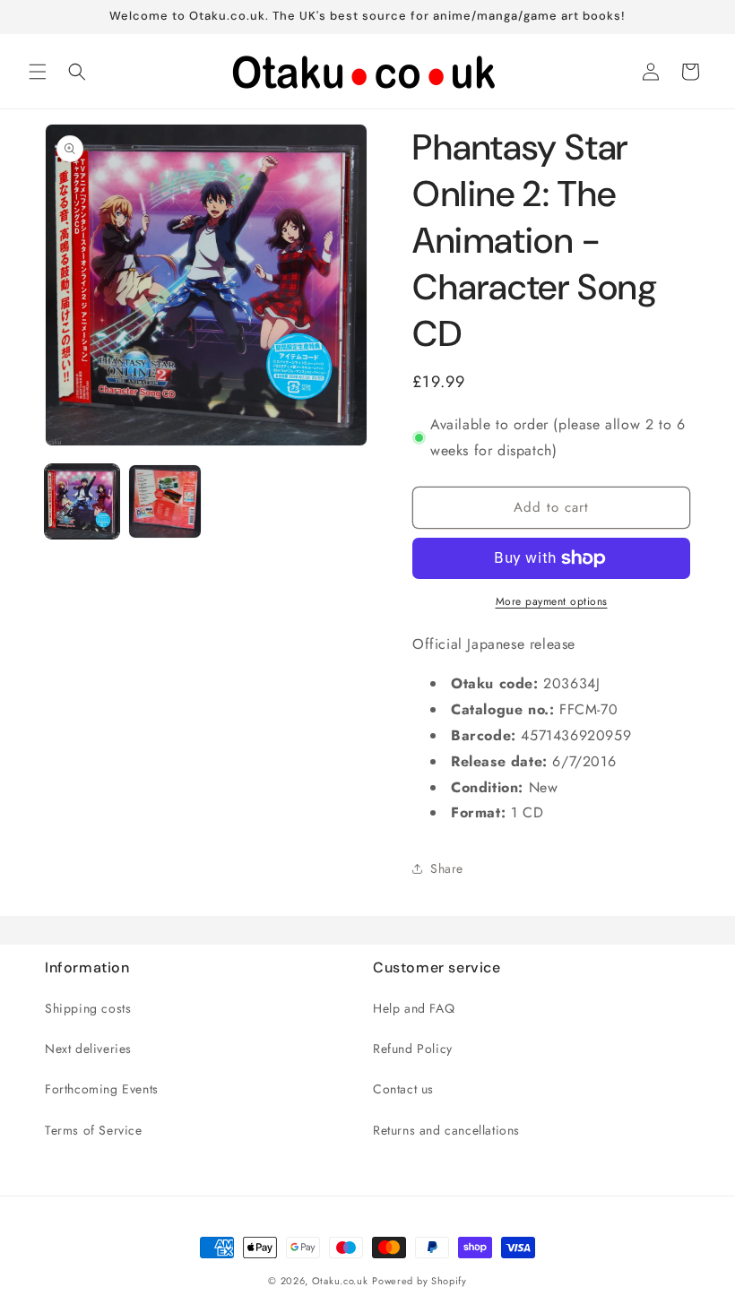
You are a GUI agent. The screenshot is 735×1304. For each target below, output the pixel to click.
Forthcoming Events (102, 1089)
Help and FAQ (413, 1008)
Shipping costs (88, 1008)
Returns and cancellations (446, 1130)
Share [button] (446, 868)
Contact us (403, 1089)
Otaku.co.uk (340, 1281)
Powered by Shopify (419, 1281)
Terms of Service (94, 1130)
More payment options (552, 601)
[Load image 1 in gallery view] (82, 501)
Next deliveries (88, 1049)
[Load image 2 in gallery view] (165, 501)
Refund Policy (413, 1049)
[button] (37, 71)
